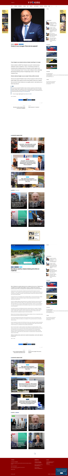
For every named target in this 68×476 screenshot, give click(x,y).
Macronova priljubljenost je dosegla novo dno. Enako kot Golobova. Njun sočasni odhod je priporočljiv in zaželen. (19, 222)
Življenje (41, 6)
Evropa (24, 6)
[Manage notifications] (66, 474)
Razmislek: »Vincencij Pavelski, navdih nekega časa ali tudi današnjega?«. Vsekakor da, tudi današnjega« (28, 145)
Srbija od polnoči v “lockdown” (33, 107)
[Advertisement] (27, 54)
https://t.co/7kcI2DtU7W (25, 91)
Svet (28, 6)
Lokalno (27, 399)
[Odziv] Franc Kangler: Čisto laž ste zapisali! (34, 352)
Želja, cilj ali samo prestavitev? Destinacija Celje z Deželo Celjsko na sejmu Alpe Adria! (28, 180)
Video (49, 6)
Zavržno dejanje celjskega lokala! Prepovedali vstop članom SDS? (19, 352)
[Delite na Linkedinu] (30, 262)
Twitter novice (36, 6)
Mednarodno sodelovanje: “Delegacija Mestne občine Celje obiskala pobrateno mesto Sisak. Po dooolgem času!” (27, 402)
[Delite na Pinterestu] (29, 262)
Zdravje (31, 6)
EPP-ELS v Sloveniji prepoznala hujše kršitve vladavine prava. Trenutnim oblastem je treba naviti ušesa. (35, 444)
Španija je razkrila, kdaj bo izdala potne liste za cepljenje (19, 108)
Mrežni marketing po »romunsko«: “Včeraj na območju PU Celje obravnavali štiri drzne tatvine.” (53, 40)
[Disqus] (27, 122)
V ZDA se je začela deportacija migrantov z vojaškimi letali (35, 223)
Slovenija (20, 6)
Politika (12, 44)
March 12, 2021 (29, 93)
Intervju (45, 6)
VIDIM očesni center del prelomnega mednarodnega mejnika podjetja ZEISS (18, 427)
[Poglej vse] (51, 48)
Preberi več (64, 471)
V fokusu (15, 6)
